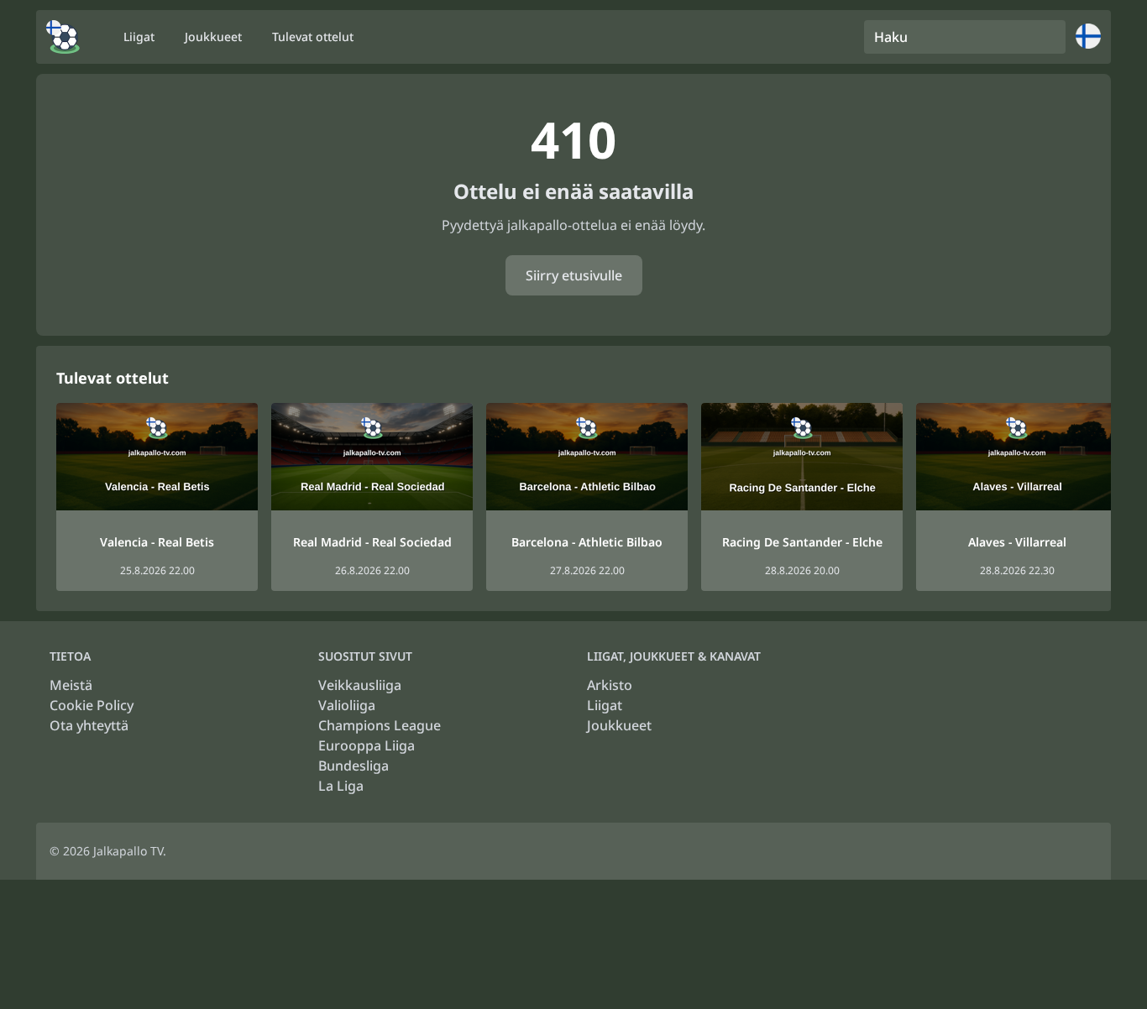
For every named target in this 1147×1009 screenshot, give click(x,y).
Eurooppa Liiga (366, 745)
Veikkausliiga (359, 685)
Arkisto (609, 685)
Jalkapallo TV (128, 851)
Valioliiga (346, 705)
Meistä (71, 685)
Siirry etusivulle (574, 275)
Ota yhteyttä (89, 725)
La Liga (341, 785)
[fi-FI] (63, 37)
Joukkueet (619, 725)
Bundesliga (353, 765)
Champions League (379, 725)
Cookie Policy (92, 705)
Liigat (604, 705)
